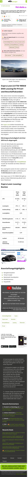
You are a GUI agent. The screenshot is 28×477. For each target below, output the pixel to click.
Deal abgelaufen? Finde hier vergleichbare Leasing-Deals (13, 467)
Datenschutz (23, 474)
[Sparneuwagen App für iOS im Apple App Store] (4, 346)
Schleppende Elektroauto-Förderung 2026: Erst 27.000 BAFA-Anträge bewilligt (13, 420)
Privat (17, 47)
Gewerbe (7, 44)
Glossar (12, 458)
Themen (4, 461)
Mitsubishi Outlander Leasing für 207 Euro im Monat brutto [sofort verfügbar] (12, 414)
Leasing (21, 44)
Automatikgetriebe (8, 41)
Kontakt (20, 458)
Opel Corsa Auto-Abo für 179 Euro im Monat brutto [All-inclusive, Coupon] (13, 433)
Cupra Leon (21, 41)
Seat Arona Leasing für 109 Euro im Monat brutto (13, 440)
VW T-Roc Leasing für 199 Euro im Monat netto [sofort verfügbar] (13, 408)
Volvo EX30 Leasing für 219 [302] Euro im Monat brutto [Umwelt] (12, 444)
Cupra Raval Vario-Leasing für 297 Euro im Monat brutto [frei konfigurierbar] (13, 447)
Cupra (15, 41)
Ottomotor (11, 47)
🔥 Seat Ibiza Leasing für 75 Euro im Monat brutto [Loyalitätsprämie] (13, 451)
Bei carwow (8, 55)
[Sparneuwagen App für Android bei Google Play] (12, 346)
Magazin (4, 458)
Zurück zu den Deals (6, 5)
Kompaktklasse (14, 44)
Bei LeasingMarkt (18, 55)
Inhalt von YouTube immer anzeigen (14, 303)
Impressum (18, 474)
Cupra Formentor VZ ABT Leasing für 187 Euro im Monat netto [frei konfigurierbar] (12, 437)
